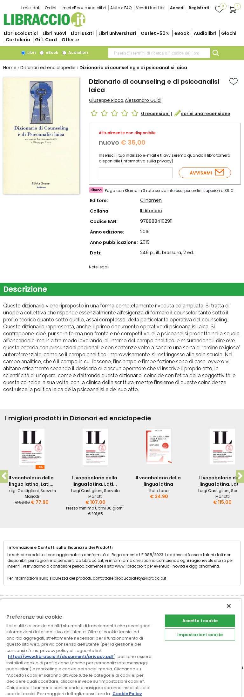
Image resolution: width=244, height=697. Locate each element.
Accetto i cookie (200, 621)
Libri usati (82, 33)
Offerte (70, 39)
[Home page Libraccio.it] (44, 25)
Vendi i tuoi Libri (151, 7)
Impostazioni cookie (200, 635)
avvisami (201, 173)
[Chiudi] (229, 606)
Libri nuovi (54, 33)
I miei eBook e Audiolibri (83, 7)
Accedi (177, 7)
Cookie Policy (127, 694)
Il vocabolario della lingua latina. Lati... (31, 481)
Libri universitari (117, 33)
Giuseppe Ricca (106, 100)
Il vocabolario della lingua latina (158, 481)
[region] (120, 648)
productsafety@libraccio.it (140, 578)
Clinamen (151, 200)
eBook (181, 33)
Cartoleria (18, 39)
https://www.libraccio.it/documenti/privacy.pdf (61, 657)
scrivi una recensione (205, 113)
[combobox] (159, 53)
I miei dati (30, 7)
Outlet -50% (155, 33)
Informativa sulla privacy (147, 161)
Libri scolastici (21, 33)
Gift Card (46, 39)
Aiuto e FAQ (121, 7)
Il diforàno (151, 210)
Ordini (50, 7)
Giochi (228, 33)
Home (10, 67)
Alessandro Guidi (143, 100)
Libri (31, 52)
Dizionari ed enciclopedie (48, 67)
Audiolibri (205, 33)
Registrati (199, 7)
